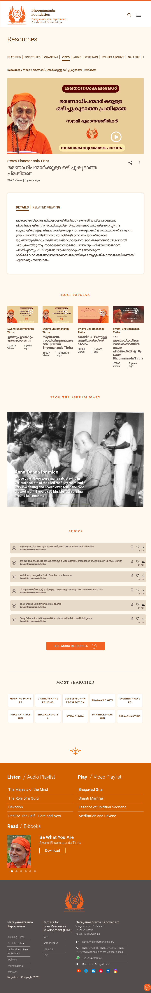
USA (45, 981)
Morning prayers (20, 727)
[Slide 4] (30, 898)
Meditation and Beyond (97, 842)
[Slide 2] (21, 898)
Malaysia (48, 975)
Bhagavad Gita (91, 816)
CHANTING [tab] (51, 57)
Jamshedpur (50, 969)
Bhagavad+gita (48, 743)
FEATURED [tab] (14, 57)
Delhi (46, 963)
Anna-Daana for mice (36, 472)
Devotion (15, 833)
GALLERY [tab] (134, 57)
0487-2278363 (108, 974)
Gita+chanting (130, 742)
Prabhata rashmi (20, 743)
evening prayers (130, 727)
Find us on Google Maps (96, 990)
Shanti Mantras (91, 825)
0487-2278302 (90, 974)
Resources (13, 70)
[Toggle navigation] (138, 15)
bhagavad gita (102, 726)
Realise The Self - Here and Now (34, 842)
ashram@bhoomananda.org (98, 968)
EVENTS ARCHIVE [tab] (112, 57)
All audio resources (72, 672)
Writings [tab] (91, 57)
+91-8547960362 (92, 984)
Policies (12, 986)
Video (26, 70)
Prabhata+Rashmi (102, 743)
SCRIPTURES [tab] (32, 57)
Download (52, 877)
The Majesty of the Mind (28, 816)
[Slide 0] (12, 898)
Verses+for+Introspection (75, 727)
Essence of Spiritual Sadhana (102, 833)
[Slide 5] (35, 898)
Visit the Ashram (17, 969)
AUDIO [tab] (77, 57)
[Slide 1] (64, 503)
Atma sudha (75, 742)
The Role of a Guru (23, 825)
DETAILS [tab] (22, 207)
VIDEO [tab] (66, 57)
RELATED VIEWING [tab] (46, 207)
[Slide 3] (26, 898)
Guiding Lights (16, 963)
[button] (129, 15)
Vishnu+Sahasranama (48, 727)
